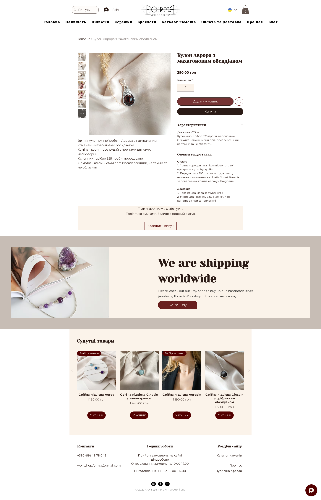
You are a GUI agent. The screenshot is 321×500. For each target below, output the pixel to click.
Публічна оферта (228, 471)
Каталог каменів (229, 455)
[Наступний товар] (249, 370)
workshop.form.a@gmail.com (99, 465)
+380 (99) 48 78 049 (91, 455)
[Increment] (191, 87)
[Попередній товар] (71, 370)
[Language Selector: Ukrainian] (232, 10)
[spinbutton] (186, 87)
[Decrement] (180, 87)
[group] (160, 385)
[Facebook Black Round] (160, 484)
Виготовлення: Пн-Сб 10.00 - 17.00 (160, 471)
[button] (245, 9)
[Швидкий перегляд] (139, 370)
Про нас (235, 465)
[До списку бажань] (239, 101)
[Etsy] (167, 484)
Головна (84, 39)
